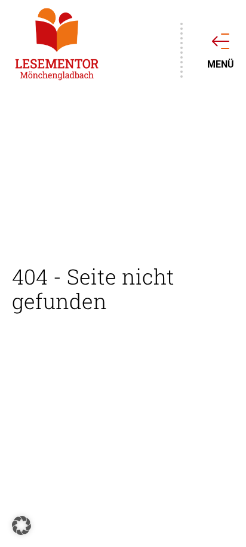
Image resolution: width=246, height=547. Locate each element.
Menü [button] (220, 64)
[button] (21, 525)
